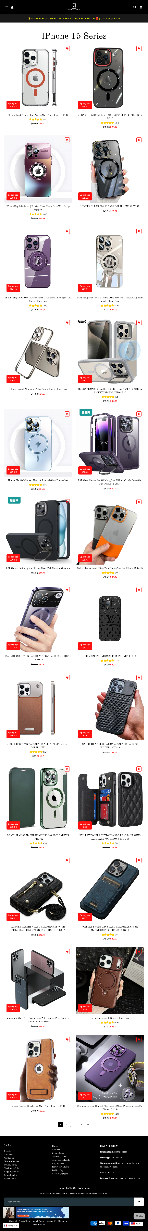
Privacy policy (10, 1164)
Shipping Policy (11, 1171)
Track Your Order (12, 1168)
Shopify (52, 1221)
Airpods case (58, 1163)
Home (55, 1146)
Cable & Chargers (60, 1173)
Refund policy (10, 1175)
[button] (11, 1225)
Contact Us (9, 1158)
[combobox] (136, 1224)
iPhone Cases (58, 1153)
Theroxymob (31, 1221)
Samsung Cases (59, 1156)
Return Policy (10, 1178)
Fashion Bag (57, 1170)
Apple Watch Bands (61, 1160)
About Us (8, 1154)
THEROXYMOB (38, 1224)
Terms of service (11, 1161)
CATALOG (56, 1149)
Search (7, 1151)
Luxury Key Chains (60, 1166)
